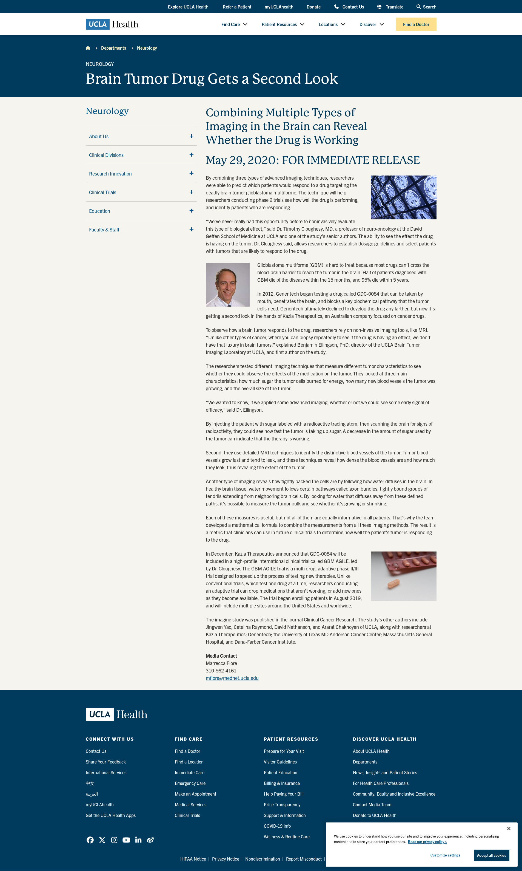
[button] (189, 7)
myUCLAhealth (279, 6)
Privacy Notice (225, 858)
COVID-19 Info (277, 825)
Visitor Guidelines (280, 761)
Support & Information (285, 815)
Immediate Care (189, 772)
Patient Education (280, 772)
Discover (368, 24)
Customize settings (445, 855)
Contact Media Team (372, 804)
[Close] (509, 828)
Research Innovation (110, 173)
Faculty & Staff (104, 229)
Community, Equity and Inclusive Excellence (394, 793)
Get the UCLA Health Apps (111, 815)
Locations (328, 24)
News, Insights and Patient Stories (385, 772)
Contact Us (353, 6)
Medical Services (190, 804)
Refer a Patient (237, 6)
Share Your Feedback (106, 761)
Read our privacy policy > (427, 841)
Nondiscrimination (262, 858)
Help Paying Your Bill (284, 793)
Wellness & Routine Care (287, 836)
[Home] (88, 47)
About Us (99, 136)
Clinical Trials (102, 192)
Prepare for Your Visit (284, 751)
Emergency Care (190, 783)
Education (99, 211)
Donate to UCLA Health (375, 815)
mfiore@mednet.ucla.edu (232, 678)
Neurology (147, 47)
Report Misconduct (304, 858)
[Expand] (191, 136)
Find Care (230, 24)
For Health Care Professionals (381, 783)
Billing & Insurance (282, 783)
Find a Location (189, 761)
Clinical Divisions (106, 155)
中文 (90, 783)
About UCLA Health (371, 751)
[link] (90, 840)
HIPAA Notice (193, 858)
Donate (314, 6)
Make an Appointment (195, 793)
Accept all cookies (491, 855)
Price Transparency (282, 804)
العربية (92, 793)
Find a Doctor (416, 24)
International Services (106, 772)
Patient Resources (279, 24)
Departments (113, 47)
